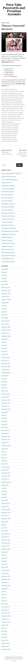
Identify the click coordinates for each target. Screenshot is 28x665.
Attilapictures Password (8, 216)
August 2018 (5, 552)
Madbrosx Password (7, 237)
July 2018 (3, 555)
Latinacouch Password (7, 219)
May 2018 (4, 561)
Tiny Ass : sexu (20, 110)
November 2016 (5, 616)
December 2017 (5, 576)
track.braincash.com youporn (9, 141)
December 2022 (5, 400)
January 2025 (5, 324)
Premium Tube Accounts (10, 89)
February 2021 (5, 467)
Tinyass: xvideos (11, 118)
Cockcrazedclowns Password (9, 179)
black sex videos (19, 97)
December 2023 (5, 363)
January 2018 (5, 573)
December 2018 (5, 540)
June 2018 (4, 558)
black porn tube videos (7, 97)
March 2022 (4, 427)
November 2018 (5, 543)
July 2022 (3, 415)
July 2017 (3, 591)
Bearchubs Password (7, 249)
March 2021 (4, 464)
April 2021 (4, 461)
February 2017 (5, 607)
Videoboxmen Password (8, 243)
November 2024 (5, 330)
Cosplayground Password (8, 228)
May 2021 (4, 458)
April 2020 (4, 497)
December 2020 (5, 473)
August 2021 (5, 449)
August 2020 (5, 485)
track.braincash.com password (9, 128)
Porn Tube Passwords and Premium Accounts (14, 9)
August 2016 (5, 625)
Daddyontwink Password (8, 255)
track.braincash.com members (9, 126)
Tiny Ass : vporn (13, 112)
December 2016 (5, 613)
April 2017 (4, 601)
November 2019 (5, 512)
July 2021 (3, 452)
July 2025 (3, 306)
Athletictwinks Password (8, 252)
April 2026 (4, 281)
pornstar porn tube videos (15, 106)
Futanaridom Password (7, 207)
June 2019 (4, 528)
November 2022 (5, 403)
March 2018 (4, 567)
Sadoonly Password (6, 201)
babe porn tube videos (7, 95)
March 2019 (4, 531)
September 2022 (6, 409)
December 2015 (5, 649)
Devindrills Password (7, 195)
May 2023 (4, 385)
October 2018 (5, 546)
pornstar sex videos (7, 108)
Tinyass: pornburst (12, 114)
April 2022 (4, 424)
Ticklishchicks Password (8, 261)
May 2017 (4, 598)
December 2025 (5, 290)
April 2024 (4, 351)
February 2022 (5, 430)
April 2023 (4, 388)
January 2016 (5, 646)
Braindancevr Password (8, 204)
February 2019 (5, 534)
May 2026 (4, 278)
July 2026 (3, 272)
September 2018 (6, 549)
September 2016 (6, 622)
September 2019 (6, 518)
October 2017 (5, 582)
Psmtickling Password (7, 258)
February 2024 (5, 357)
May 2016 (4, 634)
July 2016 (3, 628)
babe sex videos (19, 95)
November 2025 (5, 293)
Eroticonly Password (7, 198)
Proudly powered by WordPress (13, 657)
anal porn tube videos (9, 91)
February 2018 (5, 570)
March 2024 (4, 354)
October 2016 (5, 619)
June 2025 (4, 309)
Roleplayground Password (8, 234)
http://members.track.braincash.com (11, 65)
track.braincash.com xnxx (8, 137)
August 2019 (5, 522)
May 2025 (4, 312)
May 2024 (4, 348)
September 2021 (6, 446)
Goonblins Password (7, 210)
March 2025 (4, 318)
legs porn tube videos (12, 103)
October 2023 (5, 369)
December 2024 (5, 327)
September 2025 (6, 299)
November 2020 (5, 476)
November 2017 (5, 579)
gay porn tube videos (12, 101)
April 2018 (4, 564)
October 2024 (5, 333)
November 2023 (5, 366)
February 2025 (5, 321)
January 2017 (5, 610)
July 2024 (3, 342)
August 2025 (5, 303)
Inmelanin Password (7, 222)
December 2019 (5, 509)
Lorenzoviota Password (8, 188)
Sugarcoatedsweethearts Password (11, 173)
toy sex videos (10, 122)
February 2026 (5, 287)
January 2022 (5, 433)
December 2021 (5, 436)
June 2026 (4, 275)
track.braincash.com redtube (9, 133)
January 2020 (5, 506)
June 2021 (4, 455)
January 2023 (5, 397)
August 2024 (5, 339)
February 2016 (5, 643)
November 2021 (5, 439)
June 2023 (4, 382)
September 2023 (6, 372)
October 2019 (5, 515)
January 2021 (5, 470)
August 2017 (5, 588)
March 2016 (4, 640)
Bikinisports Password (7, 225)
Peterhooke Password (7, 191)
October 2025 (5, 296)
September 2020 (6, 482)
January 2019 (5, 537)
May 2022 (4, 421)
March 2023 (4, 391)
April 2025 (4, 315)
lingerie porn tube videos (13, 105)
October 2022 (5, 406)
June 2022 (4, 418)
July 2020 (3, 488)
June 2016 (4, 631)
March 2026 (4, 284)
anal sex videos (20, 91)
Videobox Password (6, 240)
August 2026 (5, 269)
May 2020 (4, 494)
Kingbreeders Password (8, 185)
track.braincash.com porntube (9, 129)
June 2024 (4, 345)
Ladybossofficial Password (8, 176)
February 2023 (5, 394)
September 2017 (6, 585)
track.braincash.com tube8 (8, 135)
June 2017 (4, 595)
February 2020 (5, 503)
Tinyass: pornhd (11, 116)
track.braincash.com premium (9, 131)
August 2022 (5, 412)
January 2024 (5, 360)
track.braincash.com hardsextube (10, 124)
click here (6, 84)
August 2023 (5, 376)
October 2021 (5, 442)
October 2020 (5, 479)
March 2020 (4, 500)
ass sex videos (18, 93)
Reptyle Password (6, 182)
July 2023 (3, 379)
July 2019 (3, 525)
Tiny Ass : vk (4, 112)
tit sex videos (9, 120)
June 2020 (4, 491)
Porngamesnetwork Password (9, 231)
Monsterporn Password (8, 213)
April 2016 (4, 637)
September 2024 (6, 336)
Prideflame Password (7, 246)
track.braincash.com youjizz (9, 139)
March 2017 (4, 604)
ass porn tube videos (7, 93)
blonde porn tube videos (8, 99)
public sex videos (10, 110)
